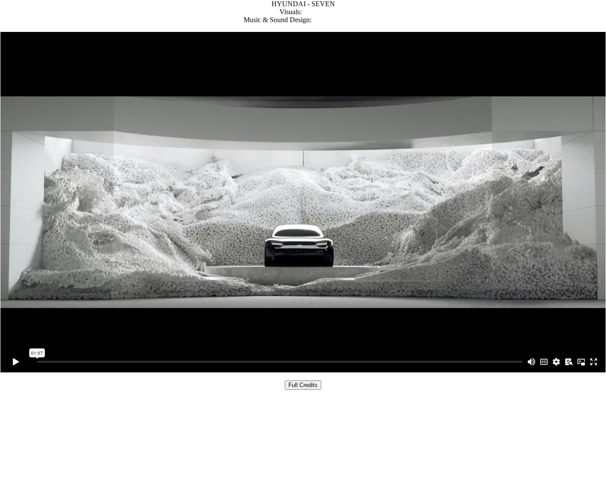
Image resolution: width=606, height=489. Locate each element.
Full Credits (303, 385)
